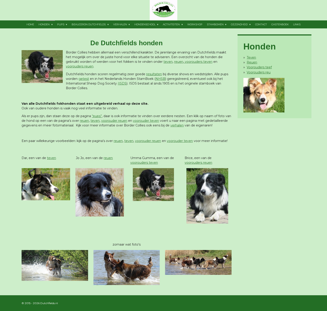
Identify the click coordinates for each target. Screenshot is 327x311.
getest (84, 79)
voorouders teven (198, 62)
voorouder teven (146, 121)
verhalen (177, 125)
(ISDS (122, 83)
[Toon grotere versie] (42, 66)
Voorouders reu (258, 72)
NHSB (160, 79)
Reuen (252, 62)
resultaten (154, 74)
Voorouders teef (259, 67)
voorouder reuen (114, 121)
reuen (178, 62)
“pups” (97, 116)
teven (168, 62)
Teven (251, 57)
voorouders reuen (79, 66)
